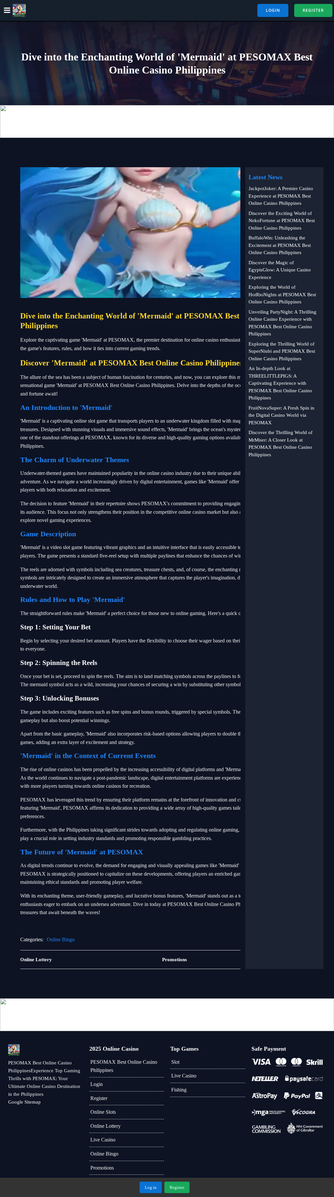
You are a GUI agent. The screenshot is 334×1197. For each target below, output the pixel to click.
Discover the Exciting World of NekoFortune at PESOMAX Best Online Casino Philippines (282, 221)
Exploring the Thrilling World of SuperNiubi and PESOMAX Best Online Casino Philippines (282, 351)
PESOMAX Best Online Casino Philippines (123, 1066)
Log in (151, 1187)
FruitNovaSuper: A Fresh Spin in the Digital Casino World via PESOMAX (281, 415)
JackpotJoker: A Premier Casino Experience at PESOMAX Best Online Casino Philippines (281, 196)
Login (96, 1084)
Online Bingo (61, 939)
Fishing (179, 1089)
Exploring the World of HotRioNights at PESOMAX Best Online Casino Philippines (282, 294)
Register (98, 1098)
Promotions (102, 1168)
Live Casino (102, 1139)
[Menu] (7, 10)
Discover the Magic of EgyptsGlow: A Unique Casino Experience (280, 270)
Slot (175, 1062)
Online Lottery (105, 1126)
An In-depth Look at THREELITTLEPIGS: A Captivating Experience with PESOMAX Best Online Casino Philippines (280, 383)
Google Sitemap (24, 1102)
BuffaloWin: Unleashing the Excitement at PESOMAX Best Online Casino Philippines (280, 245)
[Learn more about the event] (167, 121)
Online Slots (103, 1112)
